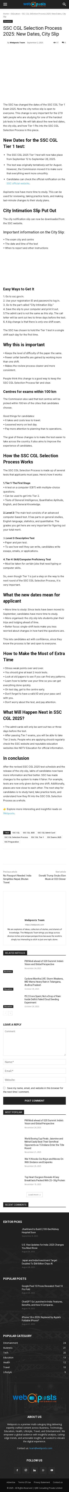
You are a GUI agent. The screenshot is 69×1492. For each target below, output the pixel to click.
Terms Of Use (24, 1482)
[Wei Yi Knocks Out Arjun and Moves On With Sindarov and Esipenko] (12, 1164)
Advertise (11, 1482)
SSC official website (18, 183)
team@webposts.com (40, 1448)
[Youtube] (52, 1470)
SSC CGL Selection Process (16, 837)
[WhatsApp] (46, 51)
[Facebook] (16, 51)
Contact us (58, 1482)
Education (15, 13)
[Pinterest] (38, 51)
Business (8, 971)
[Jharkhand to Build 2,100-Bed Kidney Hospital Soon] (11, 1233)
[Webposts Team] (5, 42)
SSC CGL (16, 832)
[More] (53, 51)
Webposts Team (17, 42)
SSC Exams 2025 (54, 837)
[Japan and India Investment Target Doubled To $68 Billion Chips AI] (11, 1264)
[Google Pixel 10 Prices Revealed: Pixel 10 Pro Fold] (11, 1290)
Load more (33, 1194)
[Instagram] (26, 1470)
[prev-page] (5, 1013)
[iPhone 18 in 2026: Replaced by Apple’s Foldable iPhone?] (11, 1321)
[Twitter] (31, 51)
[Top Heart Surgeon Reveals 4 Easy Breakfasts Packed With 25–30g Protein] (12, 1182)
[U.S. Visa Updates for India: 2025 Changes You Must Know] (11, 1249)
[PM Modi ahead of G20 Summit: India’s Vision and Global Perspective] (12, 966)
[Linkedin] (24, 51)
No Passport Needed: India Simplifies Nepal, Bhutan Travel (17, 879)
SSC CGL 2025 (28, 832)
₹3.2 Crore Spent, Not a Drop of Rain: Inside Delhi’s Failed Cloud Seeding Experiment (43, 999)
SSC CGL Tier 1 (37, 837)
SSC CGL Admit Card (46, 832)
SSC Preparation (11, 842)
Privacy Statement (42, 1482)
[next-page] (10, 1013)
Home (6, 13)
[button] (5, 4)
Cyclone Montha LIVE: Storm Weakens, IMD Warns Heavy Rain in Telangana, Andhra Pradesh (44, 981)
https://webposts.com (34, 925)
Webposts (8, 813)
